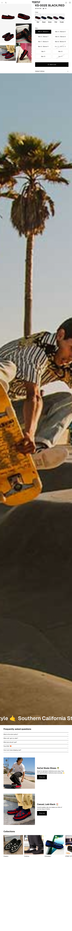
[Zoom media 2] (24, 13)
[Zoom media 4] (24, 33)
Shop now (42, 777)
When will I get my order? (11, 738)
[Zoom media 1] (8, 13)
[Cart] (70, 3)
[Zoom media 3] (8, 33)
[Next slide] (66, 846)
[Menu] (2, 3)
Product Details (39, 71)
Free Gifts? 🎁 (7, 746)
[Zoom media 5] (8, 53)
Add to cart (53, 64)
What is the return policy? (11, 734)
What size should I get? (10, 742)
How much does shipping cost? (12, 750)
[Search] (6, 3)
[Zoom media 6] (24, 53)
